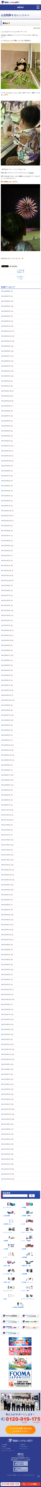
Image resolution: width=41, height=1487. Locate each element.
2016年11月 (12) (8, 875)
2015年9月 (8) (8, 944)
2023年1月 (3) (8, 505)
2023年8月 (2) (8, 471)
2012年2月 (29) (8, 1159)
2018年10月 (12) (8, 760)
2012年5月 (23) (8, 1144)
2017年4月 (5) (8, 850)
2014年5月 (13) (8, 1024)
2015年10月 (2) (8, 939)
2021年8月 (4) (8, 590)
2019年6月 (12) (8, 720)
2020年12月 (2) (8, 630)
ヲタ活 (20, 279)
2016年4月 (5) (8, 909)
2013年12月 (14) (8, 1049)
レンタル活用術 (6, 1448)
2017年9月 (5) (8, 825)
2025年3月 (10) (8, 376)
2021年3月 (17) (8, 615)
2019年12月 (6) (8, 690)
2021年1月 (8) (8, 625)
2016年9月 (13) (8, 885)
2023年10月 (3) (8, 461)
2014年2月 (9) (8, 1039)
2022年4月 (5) (8, 550)
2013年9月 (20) (8, 1064)
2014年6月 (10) (8, 1019)
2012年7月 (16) (8, 1134)
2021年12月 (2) (8, 570)
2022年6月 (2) (8, 540)
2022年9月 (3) (8, 525)
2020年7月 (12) (8, 655)
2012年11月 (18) (8, 1114)
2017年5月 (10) (8, 845)
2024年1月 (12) (8, 446)
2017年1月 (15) (8, 865)
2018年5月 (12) (8, 785)
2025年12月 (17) (8, 331)
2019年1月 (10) (8, 745)
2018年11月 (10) (8, 755)
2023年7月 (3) (8, 476)
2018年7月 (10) (8, 775)
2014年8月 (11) (8, 1009)
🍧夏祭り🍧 (20, 272)
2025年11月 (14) (8, 336)
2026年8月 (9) (8, 291)
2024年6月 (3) (8, 421)
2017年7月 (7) (8, 835)
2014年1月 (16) (8, 1044)
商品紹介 (23, 1444)
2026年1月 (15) (8, 326)
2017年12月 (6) (8, 810)
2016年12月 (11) (8, 870)
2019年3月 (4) (8, 735)
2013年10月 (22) (8, 1059)
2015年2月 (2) (8, 979)
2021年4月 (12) (8, 610)
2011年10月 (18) (8, 1179)
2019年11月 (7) (8, 695)
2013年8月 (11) (8, 1069)
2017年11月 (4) (8, 815)
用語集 (4, 1446)
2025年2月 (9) (8, 381)
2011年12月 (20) (8, 1169)
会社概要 (5, 1444)
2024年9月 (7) (8, 406)
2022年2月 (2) (8, 560)
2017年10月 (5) (8, 820)
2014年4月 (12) (8, 1029)
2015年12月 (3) (8, 929)
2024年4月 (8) (8, 431)
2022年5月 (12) (8, 545)
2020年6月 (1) (8, 660)
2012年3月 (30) (8, 1154)
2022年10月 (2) (8, 520)
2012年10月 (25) (8, 1119)
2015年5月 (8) (8, 964)
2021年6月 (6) (8, 600)
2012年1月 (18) (8, 1164)
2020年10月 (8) (8, 640)
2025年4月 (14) (8, 371)
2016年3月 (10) (8, 914)
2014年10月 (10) (8, 999)
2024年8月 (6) (8, 411)
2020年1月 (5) (8, 685)
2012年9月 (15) (8, 1124)
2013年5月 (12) (8, 1084)
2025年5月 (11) (8, 366)
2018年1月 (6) (8, 805)
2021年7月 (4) (8, 595)
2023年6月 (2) (8, 481)
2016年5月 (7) (8, 904)
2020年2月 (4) (8, 680)
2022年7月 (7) (8, 535)
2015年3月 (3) (8, 974)
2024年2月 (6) (8, 441)
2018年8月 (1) (8, 770)
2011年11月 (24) (8, 1174)
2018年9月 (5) (8, 765)
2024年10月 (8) (8, 401)
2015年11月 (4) (8, 934)
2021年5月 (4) (8, 605)
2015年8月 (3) (8, 949)
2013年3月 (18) (8, 1094)
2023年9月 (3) (8, 466)
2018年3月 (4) (8, 795)
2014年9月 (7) (8, 1004)
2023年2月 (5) (8, 500)
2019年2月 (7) (8, 740)
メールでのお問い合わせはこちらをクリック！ (20, 1429)
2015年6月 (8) (8, 959)
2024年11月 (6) (8, 396)
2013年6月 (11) (8, 1079)
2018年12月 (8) (8, 750)
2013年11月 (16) (8, 1054)
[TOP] (38, 1477)
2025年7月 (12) (8, 356)
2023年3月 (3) (8, 495)
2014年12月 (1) (8, 989)
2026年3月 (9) (8, 316)
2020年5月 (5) (8, 665)
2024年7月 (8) (8, 416)
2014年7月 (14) (8, 1014)
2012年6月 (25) (8, 1139)
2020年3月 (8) (8, 675)
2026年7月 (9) (8, 296)
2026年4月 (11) (8, 311)
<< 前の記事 (20, 270)
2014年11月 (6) (8, 994)
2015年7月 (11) (8, 954)
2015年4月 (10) (8, 969)
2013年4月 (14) (8, 1089)
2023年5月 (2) (8, 485)
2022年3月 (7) (8, 555)
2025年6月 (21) (8, 361)
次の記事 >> (20, 276)
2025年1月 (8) (8, 386)
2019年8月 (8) (8, 710)
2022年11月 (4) (8, 515)
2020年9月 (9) (8, 645)
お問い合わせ (24, 1446)
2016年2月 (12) (8, 919)
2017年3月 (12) (8, 855)
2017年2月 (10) (8, 860)
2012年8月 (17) (8, 1129)
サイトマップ (24, 1448)
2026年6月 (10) (8, 301)
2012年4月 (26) (8, 1149)
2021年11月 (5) (8, 575)
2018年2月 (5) (8, 800)
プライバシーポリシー (8, 1450)
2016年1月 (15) (8, 924)
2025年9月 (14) (8, 346)
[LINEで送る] (13, 266)
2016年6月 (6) (8, 899)
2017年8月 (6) (8, 830)
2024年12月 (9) (8, 391)
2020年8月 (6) (8, 650)
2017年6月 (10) (8, 840)
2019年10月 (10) (8, 700)
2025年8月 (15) (8, 351)
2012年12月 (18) (8, 1109)
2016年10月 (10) (8, 880)
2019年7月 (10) (8, 715)
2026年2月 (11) (8, 321)
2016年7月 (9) (8, 894)
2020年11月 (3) (8, 635)
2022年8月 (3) (8, 530)
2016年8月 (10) (8, 889)
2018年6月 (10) (8, 780)
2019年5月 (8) (8, 725)
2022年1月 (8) (8, 565)
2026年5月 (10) (8, 306)
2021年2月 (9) (8, 620)
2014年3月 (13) (8, 1034)
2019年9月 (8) (8, 705)
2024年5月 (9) (8, 426)
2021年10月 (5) (8, 580)
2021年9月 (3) (8, 585)
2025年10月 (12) (8, 341)
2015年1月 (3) (8, 984)
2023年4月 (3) (8, 490)
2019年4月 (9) (8, 730)
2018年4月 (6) (8, 790)
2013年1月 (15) (8, 1104)
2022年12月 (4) (8, 510)
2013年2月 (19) (8, 1099)
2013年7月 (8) (8, 1074)
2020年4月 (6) (8, 670)
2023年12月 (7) (8, 451)
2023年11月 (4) (8, 456)
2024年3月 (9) (8, 436)
